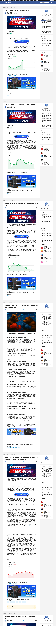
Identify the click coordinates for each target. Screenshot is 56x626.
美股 (14, 7)
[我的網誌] (51, 2)
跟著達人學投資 (5, 7)
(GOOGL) (29, 525)
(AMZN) (19, 525)
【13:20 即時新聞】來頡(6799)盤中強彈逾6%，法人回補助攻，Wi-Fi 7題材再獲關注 (47, 471)
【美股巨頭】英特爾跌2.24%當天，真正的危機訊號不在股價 (47, 324)
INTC (10, 447)
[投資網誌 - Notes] (8, 3)
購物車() (51, 0)
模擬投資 (23, 0)
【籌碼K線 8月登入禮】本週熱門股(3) (47, 222)
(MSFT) (17, 526)
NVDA (16, 447)
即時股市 (16, 0)
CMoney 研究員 (11, 7)
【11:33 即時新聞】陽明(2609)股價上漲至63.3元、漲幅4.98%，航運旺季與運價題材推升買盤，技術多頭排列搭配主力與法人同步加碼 (47, 479)
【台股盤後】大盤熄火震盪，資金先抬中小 (46, 215)
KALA (8, 95)
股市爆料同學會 (9, 0)
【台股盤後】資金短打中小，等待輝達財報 (46, 24)
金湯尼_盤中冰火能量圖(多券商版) (47, 40)
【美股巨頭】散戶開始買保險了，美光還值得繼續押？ (46, 319)
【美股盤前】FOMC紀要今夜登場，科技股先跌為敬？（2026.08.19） (46, 27)
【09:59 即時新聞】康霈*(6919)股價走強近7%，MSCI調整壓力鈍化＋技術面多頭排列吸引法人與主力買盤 (46, 327)
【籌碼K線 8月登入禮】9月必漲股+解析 (46, 224)
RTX (18, 447)
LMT (13, 447)
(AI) (18, 489)
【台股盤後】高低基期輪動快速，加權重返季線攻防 (46, 22)
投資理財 (13, 0)
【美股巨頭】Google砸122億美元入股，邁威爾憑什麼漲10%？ (46, 29)
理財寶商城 (5, 0)
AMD (7, 447)
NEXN (8, 295)
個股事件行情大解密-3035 (45, 45)
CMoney (2, 0)
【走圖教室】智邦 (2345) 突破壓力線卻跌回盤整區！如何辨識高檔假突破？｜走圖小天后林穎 (47, 124)
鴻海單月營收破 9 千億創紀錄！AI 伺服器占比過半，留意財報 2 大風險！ (46, 126)
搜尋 (48, 2)
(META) (11, 526)
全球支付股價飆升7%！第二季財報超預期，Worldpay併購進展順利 (47, 469)
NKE (7, 193)
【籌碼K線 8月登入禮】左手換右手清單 (47, 48)
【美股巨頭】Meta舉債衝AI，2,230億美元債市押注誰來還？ (47, 322)
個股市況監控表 (44, 38)
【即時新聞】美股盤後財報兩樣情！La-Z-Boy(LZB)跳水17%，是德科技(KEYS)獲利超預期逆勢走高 (47, 32)
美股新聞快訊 (26, 12)
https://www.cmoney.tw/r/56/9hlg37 (13, 75)
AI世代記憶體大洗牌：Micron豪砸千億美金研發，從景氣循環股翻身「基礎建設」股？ (47, 317)
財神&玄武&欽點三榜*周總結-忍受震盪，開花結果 (47, 121)
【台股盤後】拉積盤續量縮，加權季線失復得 (46, 119)
